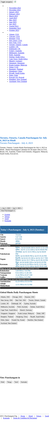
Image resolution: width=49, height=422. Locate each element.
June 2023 (13, 22)
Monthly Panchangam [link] (12, 6)
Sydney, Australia (15, 51)
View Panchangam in (8, 211)
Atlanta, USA (14, 34)
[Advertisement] (24, 110)
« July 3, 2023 (5, 208)
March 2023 (13, 16)
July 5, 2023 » (17, 208)
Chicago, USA (14, 36)
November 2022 (15, 8)
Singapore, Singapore (17, 63)
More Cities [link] (9, 32)
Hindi (2, 382)
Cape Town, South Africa (18, 59)
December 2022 (15, 10)
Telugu (7, 217)
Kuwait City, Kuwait (16, 77)
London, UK (13, 47)
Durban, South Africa (17, 57)
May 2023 (13, 20)
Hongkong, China (15, 71)
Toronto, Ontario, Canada (18, 45)
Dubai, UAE (13, 67)
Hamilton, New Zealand (18, 79)
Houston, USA (14, 38)
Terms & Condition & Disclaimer (25, 418)
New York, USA (15, 43)
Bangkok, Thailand (16, 69)
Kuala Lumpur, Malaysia (18, 65)
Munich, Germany (15, 61)
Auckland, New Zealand (18, 81)
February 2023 (14, 14)
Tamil (7, 219)
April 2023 (13, 18)
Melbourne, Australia (16, 53)
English (7, 215)
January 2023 (14, 12)
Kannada (8, 221)
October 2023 (14, 30)
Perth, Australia (14, 55)
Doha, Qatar (13, 75)
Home (23, 416)
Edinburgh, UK (14, 49)
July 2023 (12, 24)
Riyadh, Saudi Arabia (17, 73)
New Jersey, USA (15, 41)
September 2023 (15, 28)
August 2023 (13, 26)
